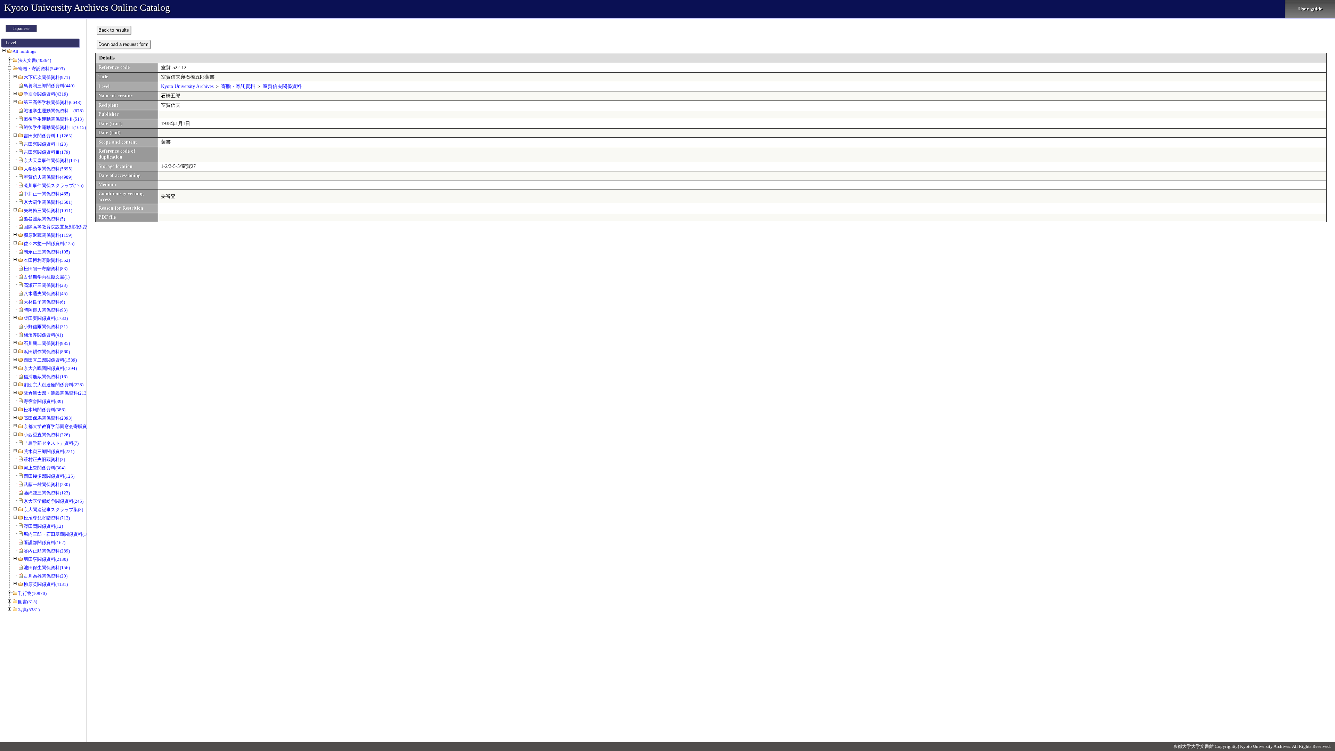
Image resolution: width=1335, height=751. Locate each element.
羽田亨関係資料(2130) (46, 559)
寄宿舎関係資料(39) (43, 401)
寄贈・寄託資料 (238, 86)
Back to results (113, 30)
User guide (1310, 8)
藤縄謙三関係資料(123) (47, 492)
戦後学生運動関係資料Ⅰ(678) (53, 110)
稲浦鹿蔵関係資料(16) (45, 376)
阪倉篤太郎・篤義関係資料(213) (56, 393)
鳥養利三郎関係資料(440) (49, 85)
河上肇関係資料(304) (44, 467)
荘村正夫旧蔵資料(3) (44, 459)
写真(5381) (29, 609)
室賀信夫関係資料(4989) (48, 177)
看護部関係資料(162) (44, 542)
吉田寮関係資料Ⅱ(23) (45, 144)
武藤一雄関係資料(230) (47, 484)
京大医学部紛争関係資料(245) (53, 501)
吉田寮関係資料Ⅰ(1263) (48, 135)
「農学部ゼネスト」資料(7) (51, 443)
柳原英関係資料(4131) (46, 584)
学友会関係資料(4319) (46, 94)
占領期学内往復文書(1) (47, 277)
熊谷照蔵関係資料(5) (44, 218)
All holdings (24, 51)
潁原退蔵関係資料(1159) (48, 235)
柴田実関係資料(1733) (46, 318)
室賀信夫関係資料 (282, 86)
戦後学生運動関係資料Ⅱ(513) (53, 119)
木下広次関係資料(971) (47, 77)
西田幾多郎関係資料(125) (49, 476)
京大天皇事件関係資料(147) (51, 160)
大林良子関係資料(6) (44, 302)
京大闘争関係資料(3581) (48, 202)
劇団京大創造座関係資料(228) (53, 384)
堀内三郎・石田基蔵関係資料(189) (58, 534)
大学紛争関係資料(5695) (48, 168)
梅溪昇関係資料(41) (43, 335)
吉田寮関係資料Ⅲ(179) (47, 152)
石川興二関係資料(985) (47, 343)
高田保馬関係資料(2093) (48, 418)
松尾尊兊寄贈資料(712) (47, 517)
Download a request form (123, 44)
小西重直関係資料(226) (47, 434)
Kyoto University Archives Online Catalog (87, 7)
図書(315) (27, 601)
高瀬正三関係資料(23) (45, 285)
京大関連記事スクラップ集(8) (53, 509)
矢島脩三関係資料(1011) (48, 210)
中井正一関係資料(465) (47, 193)
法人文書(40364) (34, 60)
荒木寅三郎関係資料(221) (49, 451)
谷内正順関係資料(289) (47, 551)
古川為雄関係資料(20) (45, 576)
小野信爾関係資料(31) (45, 326)
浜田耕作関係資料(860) (47, 351)
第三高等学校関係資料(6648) (52, 102)
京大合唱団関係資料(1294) (50, 368)
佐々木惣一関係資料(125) (49, 243)
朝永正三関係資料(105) (47, 252)
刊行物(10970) (32, 593)
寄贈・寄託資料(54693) (41, 68)
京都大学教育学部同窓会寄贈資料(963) (63, 426)
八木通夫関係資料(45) (45, 293)
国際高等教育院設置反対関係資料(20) (61, 226)
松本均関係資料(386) (44, 409)
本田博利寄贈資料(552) (47, 260)
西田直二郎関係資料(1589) (50, 360)
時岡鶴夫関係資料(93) (45, 310)
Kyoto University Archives (187, 86)
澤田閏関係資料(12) (43, 526)
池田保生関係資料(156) (47, 567)
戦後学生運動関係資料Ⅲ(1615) (55, 127)
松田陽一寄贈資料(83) (45, 268)
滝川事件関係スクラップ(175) (53, 185)
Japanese (21, 28)
